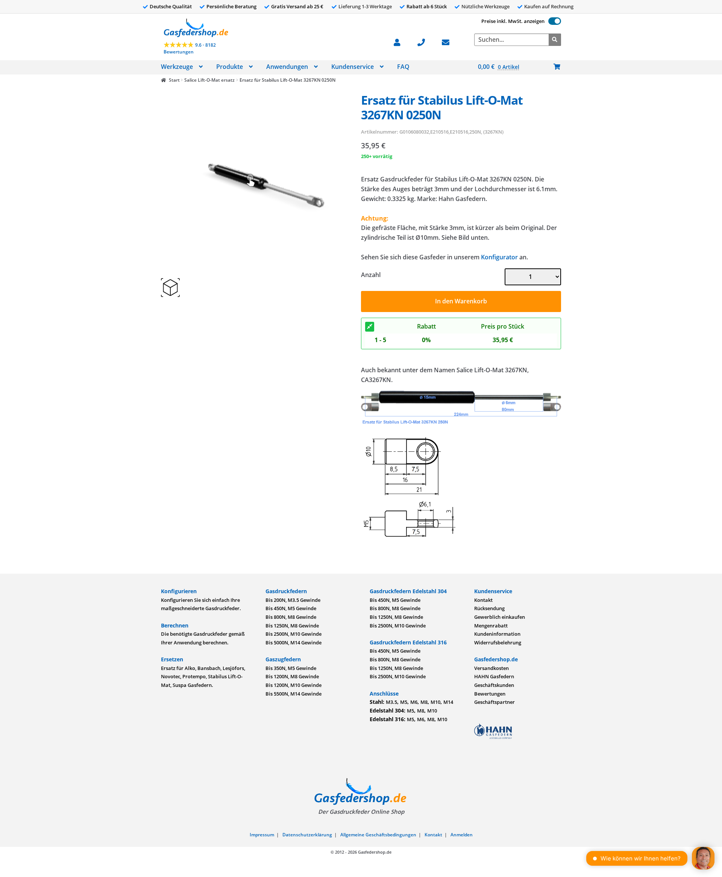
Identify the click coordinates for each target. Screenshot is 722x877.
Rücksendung (489, 608)
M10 (435, 702)
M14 (448, 702)
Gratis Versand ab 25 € (297, 6)
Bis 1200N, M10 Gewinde (293, 685)
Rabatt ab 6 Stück (427, 6)
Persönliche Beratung (231, 6)
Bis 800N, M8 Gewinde (290, 617)
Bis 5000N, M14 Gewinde (293, 642)
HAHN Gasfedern (494, 676)
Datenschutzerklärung (307, 834)
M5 (403, 702)
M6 (413, 702)
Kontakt (483, 600)
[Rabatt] (369, 327)
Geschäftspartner (494, 702)
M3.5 (391, 702)
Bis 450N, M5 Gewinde (290, 608)
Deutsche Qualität (171, 6)
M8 (424, 702)
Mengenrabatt (491, 625)
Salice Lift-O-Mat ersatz (209, 80)
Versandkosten (491, 668)
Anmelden (461, 834)
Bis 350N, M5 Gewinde (290, 668)
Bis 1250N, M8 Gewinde (292, 625)
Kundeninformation (497, 633)
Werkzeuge (177, 66)
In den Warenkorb (461, 301)
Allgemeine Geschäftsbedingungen (378, 834)
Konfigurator (499, 257)
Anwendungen (287, 66)
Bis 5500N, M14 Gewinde (293, 693)
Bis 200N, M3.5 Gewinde (292, 600)
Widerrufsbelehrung (497, 642)
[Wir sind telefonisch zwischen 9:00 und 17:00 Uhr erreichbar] (425, 41)
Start (174, 80)
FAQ (403, 66)
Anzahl (371, 275)
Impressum (262, 834)
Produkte (229, 66)
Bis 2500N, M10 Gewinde (293, 633)
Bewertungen (489, 693)
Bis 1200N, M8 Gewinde (292, 676)
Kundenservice (352, 66)
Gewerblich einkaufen (499, 617)
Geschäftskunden (494, 685)
